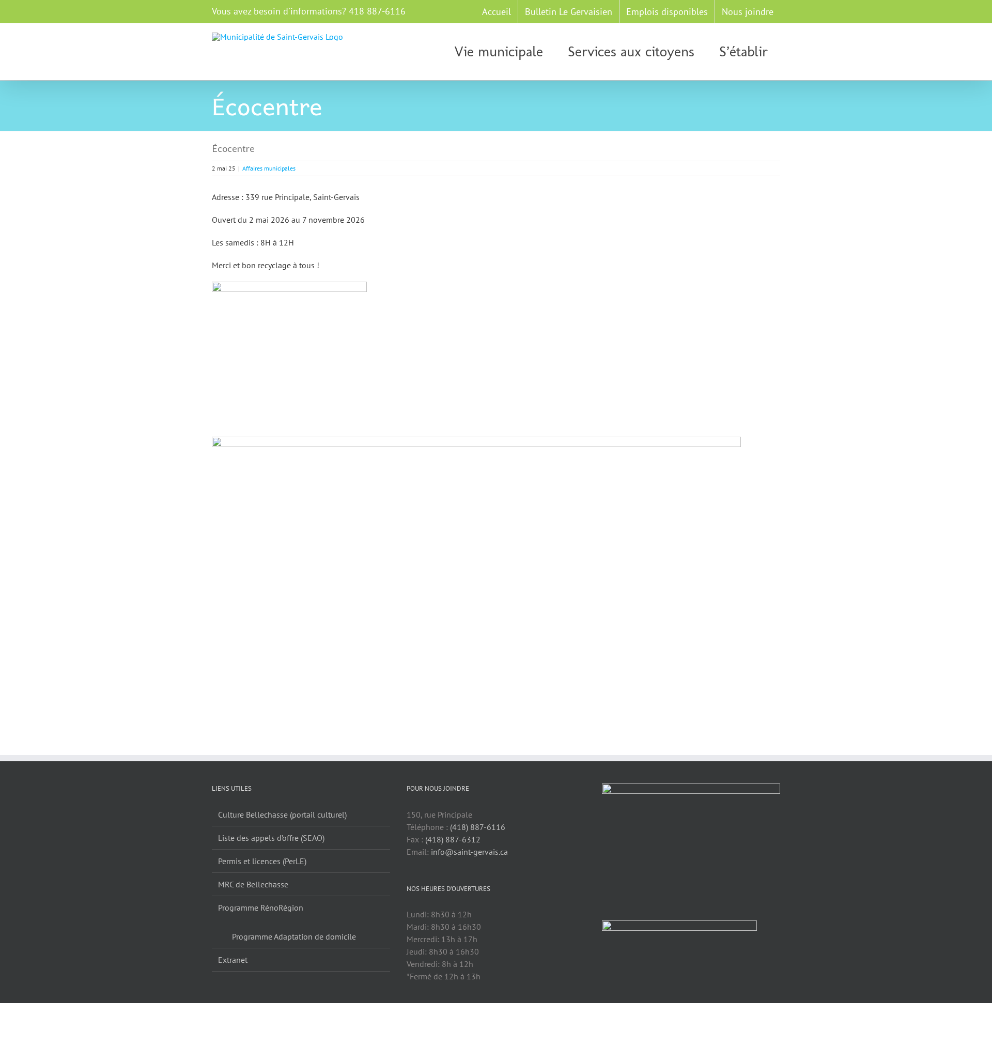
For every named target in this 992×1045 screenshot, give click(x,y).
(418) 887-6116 (477, 827)
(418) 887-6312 (453, 839)
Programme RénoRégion (260, 907)
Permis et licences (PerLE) (262, 861)
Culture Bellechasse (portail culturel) (282, 814)
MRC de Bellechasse (253, 884)
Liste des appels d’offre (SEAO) (271, 838)
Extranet (232, 960)
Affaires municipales (269, 168)
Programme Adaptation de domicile (294, 936)
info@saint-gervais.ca (469, 852)
